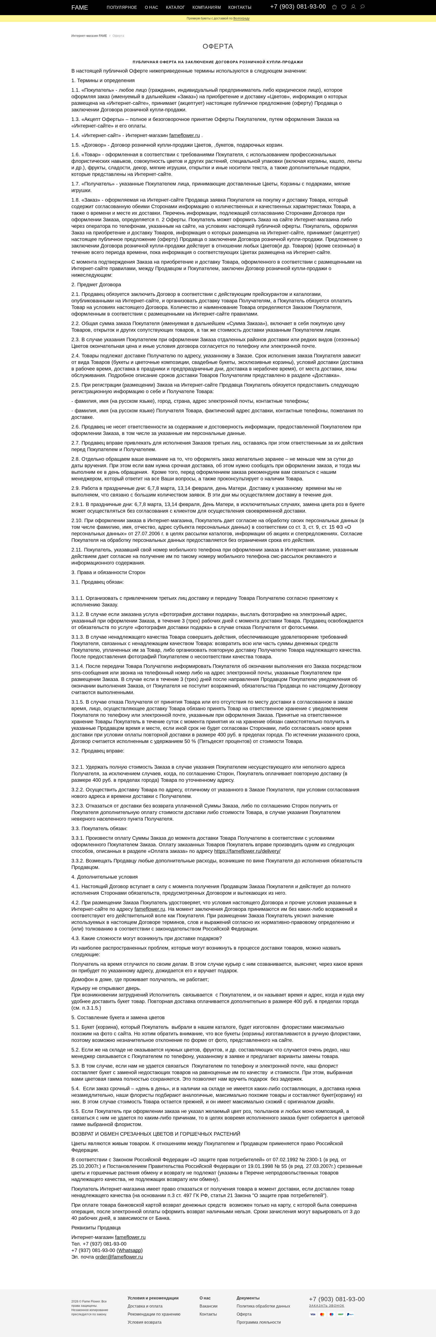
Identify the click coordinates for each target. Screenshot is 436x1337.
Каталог (175, 7)
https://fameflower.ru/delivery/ (247, 851)
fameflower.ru (184, 135)
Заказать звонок (326, 1305)
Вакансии (208, 1306)
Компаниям (207, 7)
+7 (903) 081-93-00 (298, 7)
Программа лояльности (259, 1322)
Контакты (239, 7)
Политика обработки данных (263, 1306)
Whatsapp (129, 1250)
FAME (79, 7)
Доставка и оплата (145, 1306)
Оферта (244, 1314)
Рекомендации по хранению (154, 1314)
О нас (151, 7)
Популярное (122, 7)
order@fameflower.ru (119, 1257)
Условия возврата (144, 1322)
